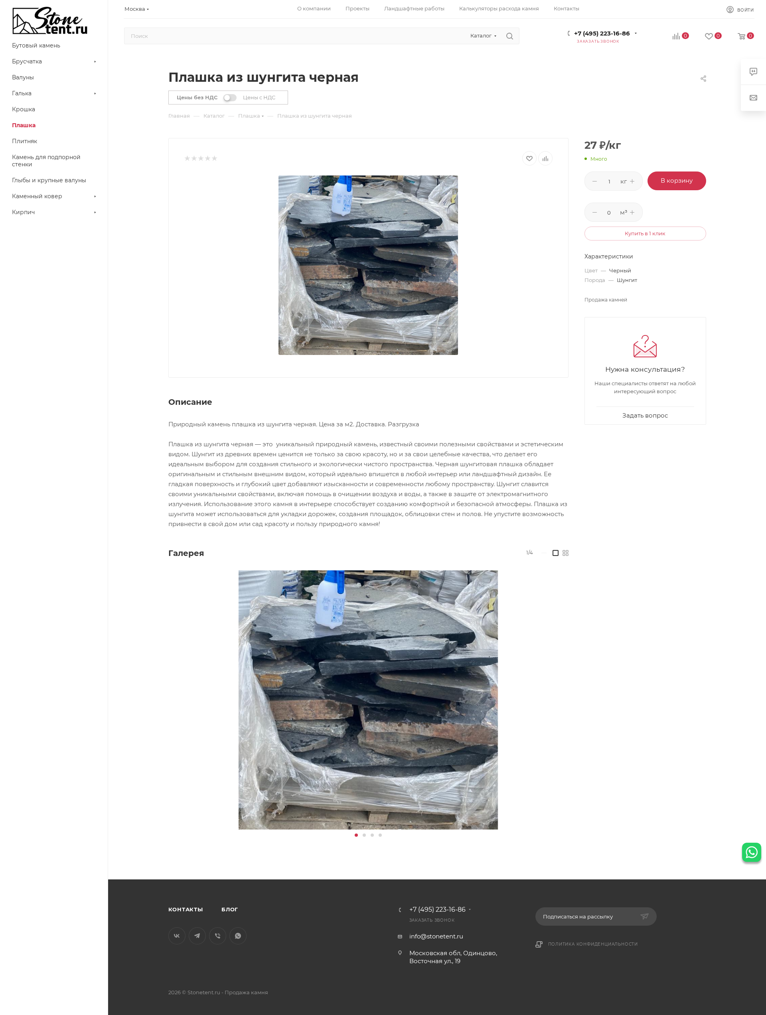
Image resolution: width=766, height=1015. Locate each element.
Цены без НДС (197, 97)
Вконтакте (177, 935)
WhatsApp (238, 935)
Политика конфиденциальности (593, 944)
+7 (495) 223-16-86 (602, 33)
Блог (229, 909)
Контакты (185, 909)
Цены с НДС (259, 97)
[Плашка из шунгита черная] (368, 265)
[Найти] (509, 36)
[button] (356, 835)
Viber (217, 935)
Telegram (197, 935)
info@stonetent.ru (436, 936)
